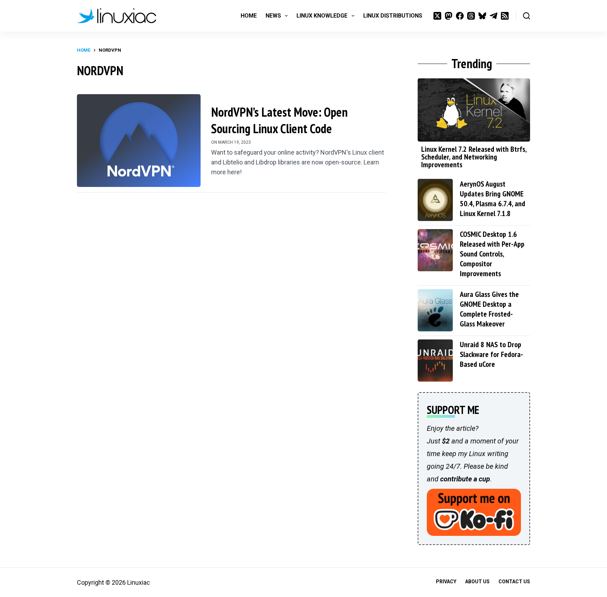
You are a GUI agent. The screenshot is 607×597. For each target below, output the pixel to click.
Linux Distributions (392, 15)
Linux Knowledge (321, 15)
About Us (477, 581)
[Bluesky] (482, 16)
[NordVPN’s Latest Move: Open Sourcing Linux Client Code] (139, 140)
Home (249, 15)
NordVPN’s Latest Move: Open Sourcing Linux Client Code (279, 120)
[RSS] (505, 16)
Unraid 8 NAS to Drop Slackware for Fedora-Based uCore (491, 354)
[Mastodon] (448, 16)
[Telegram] (493, 16)
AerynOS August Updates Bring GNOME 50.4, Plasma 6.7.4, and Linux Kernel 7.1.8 (492, 198)
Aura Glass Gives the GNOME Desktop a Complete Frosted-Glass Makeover (489, 309)
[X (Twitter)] (437, 16)
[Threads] (471, 16)
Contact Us (514, 581)
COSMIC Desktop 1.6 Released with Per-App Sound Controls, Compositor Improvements (492, 253)
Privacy (446, 581)
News (273, 15)
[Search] (526, 15)
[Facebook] (460, 16)
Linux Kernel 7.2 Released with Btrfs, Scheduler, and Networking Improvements (473, 156)
